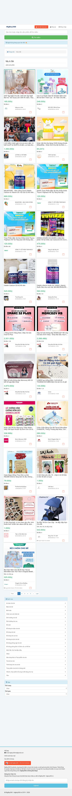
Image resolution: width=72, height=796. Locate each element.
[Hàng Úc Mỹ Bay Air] (41, 251)
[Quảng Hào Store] (41, 298)
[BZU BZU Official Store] (41, 108)
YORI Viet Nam (52, 155)
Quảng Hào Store (52, 297)
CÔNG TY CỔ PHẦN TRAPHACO (57, 202)
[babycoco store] (8, 108)
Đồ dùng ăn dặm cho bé (13, 628)
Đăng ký (53, 27)
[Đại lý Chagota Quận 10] (41, 440)
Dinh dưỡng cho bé (11, 617)
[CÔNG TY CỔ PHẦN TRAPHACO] (41, 203)
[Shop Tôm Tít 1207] (41, 537)
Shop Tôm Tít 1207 (53, 536)
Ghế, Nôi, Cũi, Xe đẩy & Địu (44, 526)
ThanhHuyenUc (19, 297)
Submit (36, 785)
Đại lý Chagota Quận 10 (54, 439)
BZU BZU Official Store (54, 107)
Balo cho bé (9, 607)
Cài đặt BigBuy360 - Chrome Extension (19, 763)
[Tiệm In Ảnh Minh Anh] (8, 535)
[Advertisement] (36, 12)
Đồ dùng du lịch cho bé (12, 639)
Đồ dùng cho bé (10, 632)
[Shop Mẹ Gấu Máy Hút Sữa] (8, 345)
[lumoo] (41, 393)
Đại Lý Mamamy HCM (20, 439)
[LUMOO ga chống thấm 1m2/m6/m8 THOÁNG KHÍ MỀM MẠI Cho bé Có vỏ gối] (52, 366)
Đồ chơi (8, 625)
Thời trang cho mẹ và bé (13, 664)
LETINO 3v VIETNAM (20, 155)
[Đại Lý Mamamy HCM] (8, 440)
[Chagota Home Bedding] (8, 584)
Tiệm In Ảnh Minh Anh (21, 534)
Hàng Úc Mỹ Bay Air (53, 249)
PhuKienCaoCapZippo (20, 486)
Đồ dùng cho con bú (12, 636)
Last (37, 593)
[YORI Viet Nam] (41, 156)
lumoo (49, 392)
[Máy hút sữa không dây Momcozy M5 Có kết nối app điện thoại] (19, 366)
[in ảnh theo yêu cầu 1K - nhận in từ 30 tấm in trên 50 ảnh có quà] (52, 461)
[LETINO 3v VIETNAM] (8, 156)
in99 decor (50, 486)
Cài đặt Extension (42, 27)
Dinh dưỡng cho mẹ (11, 621)
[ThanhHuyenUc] (8, 298)
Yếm (7, 675)
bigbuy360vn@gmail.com (16, 752)
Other (7, 654)
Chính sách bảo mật (9, 756)
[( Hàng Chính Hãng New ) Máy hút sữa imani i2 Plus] (19, 318)
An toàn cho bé (10, 603)
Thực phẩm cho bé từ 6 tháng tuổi (15, 668)
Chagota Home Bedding (21, 583)
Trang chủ (11, 52)
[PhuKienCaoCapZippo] (8, 488)
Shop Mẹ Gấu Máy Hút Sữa (22, 344)
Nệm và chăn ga (8, 574)
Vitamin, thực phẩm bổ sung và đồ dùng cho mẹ (19, 672)
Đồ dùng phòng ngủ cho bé (14, 643)
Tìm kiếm (36, 37)
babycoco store (19, 107)
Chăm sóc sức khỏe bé (12, 614)
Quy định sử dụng (9, 759)
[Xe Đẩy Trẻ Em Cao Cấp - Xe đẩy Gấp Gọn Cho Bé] (52, 508)
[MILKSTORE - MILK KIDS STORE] (8, 203)
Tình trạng (8, 685)
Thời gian (8, 691)
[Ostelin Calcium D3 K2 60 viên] (19, 271)
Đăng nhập (63, 27)
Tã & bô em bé (10, 661)
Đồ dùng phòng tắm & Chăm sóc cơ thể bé (18, 646)
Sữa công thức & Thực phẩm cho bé (16, 657)
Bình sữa (8, 610)
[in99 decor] (41, 488)
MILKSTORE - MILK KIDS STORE (24, 202)
